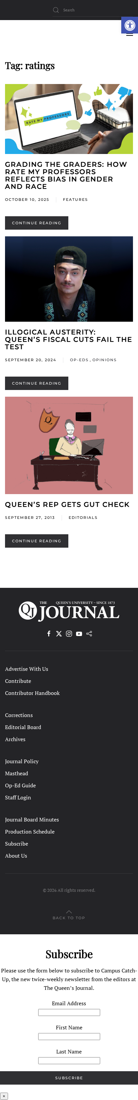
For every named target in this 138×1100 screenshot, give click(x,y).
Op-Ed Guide (20, 785)
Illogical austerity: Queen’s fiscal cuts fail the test (68, 339)
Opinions (104, 360)
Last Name (69, 1051)
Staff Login (18, 797)
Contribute (18, 681)
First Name (69, 1027)
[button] (129, 25)
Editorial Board (23, 727)
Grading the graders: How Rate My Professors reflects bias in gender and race (66, 175)
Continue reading (36, 223)
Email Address (69, 1003)
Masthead (16, 773)
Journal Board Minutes (32, 819)
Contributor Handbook (32, 693)
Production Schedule (30, 831)
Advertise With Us (26, 669)
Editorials (83, 517)
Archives (15, 739)
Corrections (19, 715)
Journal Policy (22, 761)
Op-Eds (79, 360)
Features (75, 199)
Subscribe (16, 843)
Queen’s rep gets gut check (67, 504)
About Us (16, 855)
